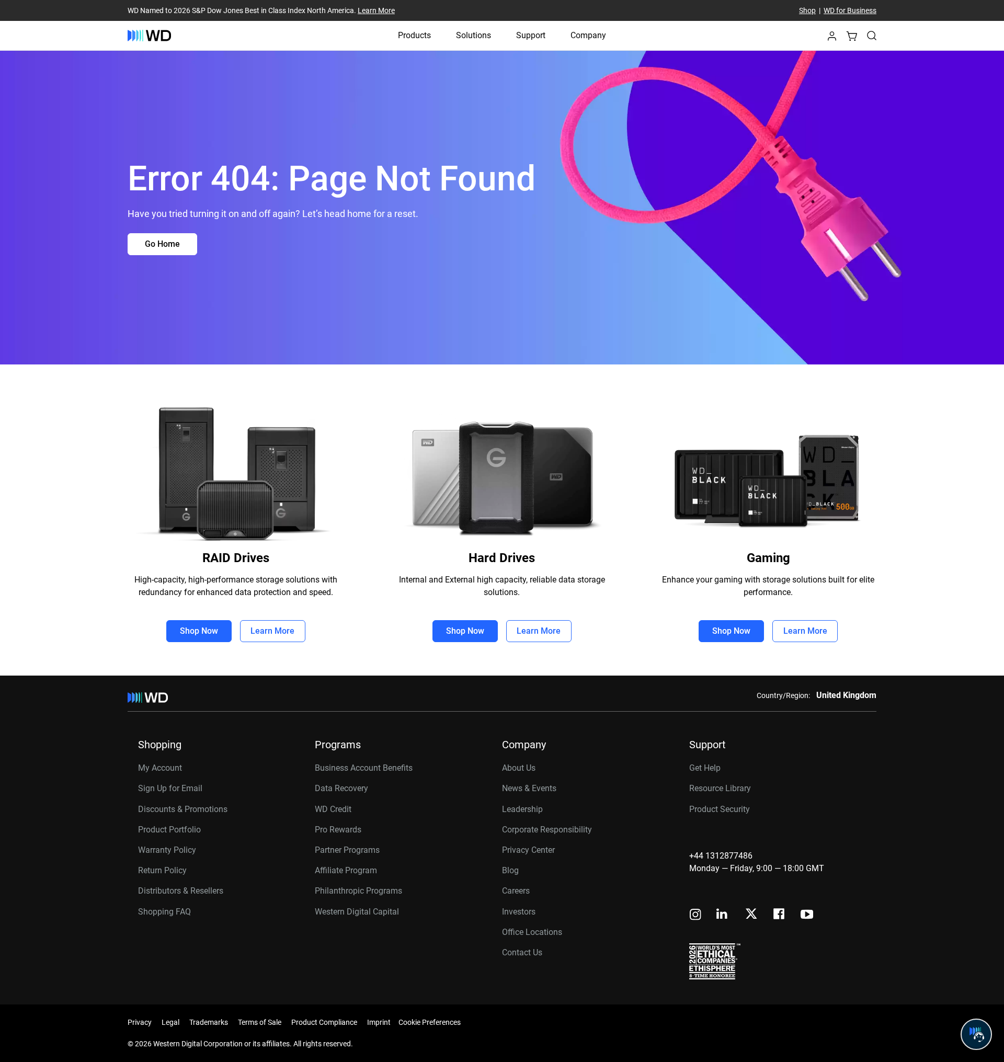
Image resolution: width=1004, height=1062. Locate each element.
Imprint (379, 1022)
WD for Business (850, 10)
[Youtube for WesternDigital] (807, 915)
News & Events (529, 788)
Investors (518, 912)
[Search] (871, 35)
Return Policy (162, 870)
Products (414, 35)
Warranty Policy (167, 850)
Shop (807, 10)
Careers (516, 891)
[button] (832, 39)
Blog (510, 870)
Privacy (140, 1022)
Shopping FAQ (164, 912)
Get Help (705, 768)
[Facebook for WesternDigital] (779, 915)
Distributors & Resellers (180, 891)
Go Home (162, 244)
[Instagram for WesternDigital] (695, 915)
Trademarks (208, 1022)
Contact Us (522, 952)
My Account (160, 768)
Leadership (522, 809)
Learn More (376, 10)
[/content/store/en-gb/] (149, 35)
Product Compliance (324, 1022)
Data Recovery (341, 788)
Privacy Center (528, 850)
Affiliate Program (346, 870)
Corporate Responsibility (547, 830)
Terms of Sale (259, 1022)
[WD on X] (751, 914)
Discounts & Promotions (182, 809)
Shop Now (199, 631)
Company (588, 35)
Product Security (719, 809)
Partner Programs (347, 850)
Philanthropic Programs (358, 891)
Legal (170, 1022)
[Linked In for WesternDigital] (722, 915)
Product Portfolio (169, 830)
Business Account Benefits (364, 768)
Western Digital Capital (357, 912)
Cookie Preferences (429, 1022)
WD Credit (333, 809)
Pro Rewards (338, 830)
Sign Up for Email (170, 788)
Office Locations (532, 932)
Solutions (473, 35)
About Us (518, 768)
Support (530, 35)
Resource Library (720, 788)
